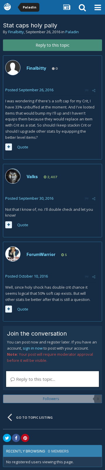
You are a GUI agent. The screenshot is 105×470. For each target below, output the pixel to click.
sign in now (33, 348)
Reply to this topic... (35, 379)
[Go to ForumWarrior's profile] (12, 254)
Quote (22, 147)
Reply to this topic (52, 45)
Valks (32, 176)
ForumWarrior (41, 254)
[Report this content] (86, 90)
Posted (29, 89)
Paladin (72, 31)
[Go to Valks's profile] (12, 176)
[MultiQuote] (8, 146)
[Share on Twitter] (7, 438)
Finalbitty (16, 31)
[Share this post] (93, 90)
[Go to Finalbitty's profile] (12, 67)
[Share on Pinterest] (25, 438)
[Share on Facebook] (16, 438)
